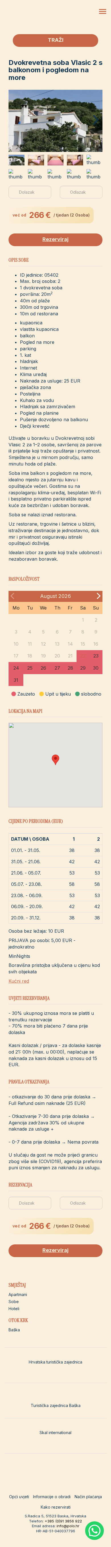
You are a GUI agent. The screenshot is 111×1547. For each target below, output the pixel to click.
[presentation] (96, 116)
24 (16, 668)
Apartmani (18, 1294)
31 (16, 680)
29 (83, 668)
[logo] (33, 15)
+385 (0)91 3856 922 (63, 1521)
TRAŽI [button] (55, 40)
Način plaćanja (88, 1496)
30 (95, 668)
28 (70, 668)
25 (29, 668)
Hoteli (14, 1308)
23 (95, 656)
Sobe (14, 1301)
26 (43, 668)
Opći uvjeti (19, 1496)
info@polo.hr (68, 1526)
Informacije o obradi (52, 1496)
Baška (14, 1329)
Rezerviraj (55, 239)
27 (57, 668)
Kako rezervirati (56, 1507)
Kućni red (19, 981)
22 (83, 656)
